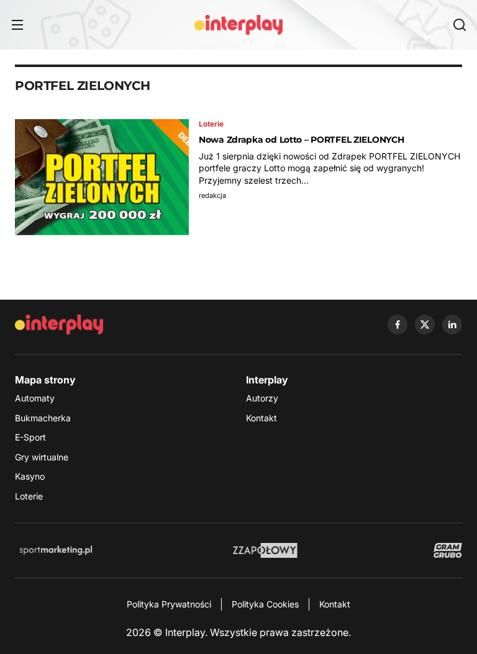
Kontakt (261, 418)
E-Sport (30, 437)
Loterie (29, 496)
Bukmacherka (43, 418)
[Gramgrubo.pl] (448, 550)
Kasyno (30, 476)
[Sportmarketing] (56, 550)
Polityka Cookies (265, 604)
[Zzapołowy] (265, 550)
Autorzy (262, 398)
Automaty (35, 398)
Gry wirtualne (41, 457)
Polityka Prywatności (169, 604)
